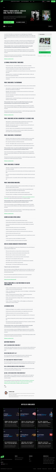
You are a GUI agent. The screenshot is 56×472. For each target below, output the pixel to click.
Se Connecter (48, 1)
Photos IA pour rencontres (25, 1)
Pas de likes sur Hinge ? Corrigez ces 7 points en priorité (48, 459)
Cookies (54, 468)
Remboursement (44, 468)
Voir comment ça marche (20, 22)
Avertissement (50, 468)
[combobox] (4, 464)
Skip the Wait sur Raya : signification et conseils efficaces (48, 463)
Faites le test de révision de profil (10, 279)
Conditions (34, 468)
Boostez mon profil (8, 22)
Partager (50, 26)
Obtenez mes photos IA (44, 52)
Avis (30, 1)
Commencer (53, 1)
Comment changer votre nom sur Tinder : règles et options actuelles (49, 460)
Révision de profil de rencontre (15, 1)
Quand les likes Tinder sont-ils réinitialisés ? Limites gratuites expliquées (49, 457)
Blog (33, 1)
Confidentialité (39, 468)
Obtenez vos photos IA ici (8, 58)
